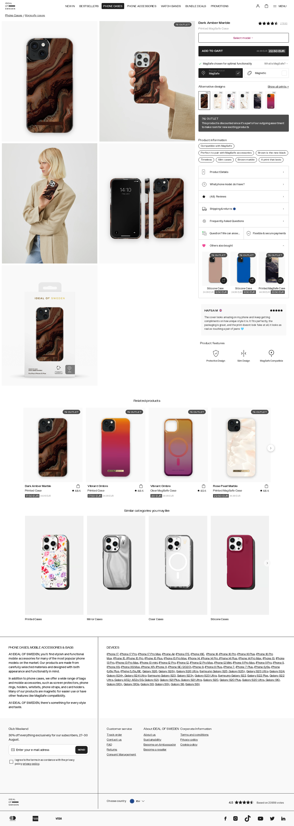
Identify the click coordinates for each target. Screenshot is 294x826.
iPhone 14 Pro (209, 658)
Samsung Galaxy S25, (214, 671)
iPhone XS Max (130, 667)
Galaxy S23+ (185, 675)
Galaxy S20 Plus (230, 679)
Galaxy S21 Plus (170, 679)
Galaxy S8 (177, 684)
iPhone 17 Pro (128, 654)
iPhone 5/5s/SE (131, 671)
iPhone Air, (168, 654)
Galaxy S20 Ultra (253, 679)
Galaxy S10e (131, 684)
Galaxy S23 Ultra (206, 675)
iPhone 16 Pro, (228, 654)
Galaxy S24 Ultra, (135, 675)
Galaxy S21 (151, 679)
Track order (114, 734)
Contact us (114, 739)
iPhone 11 (278, 662)
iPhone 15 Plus (153, 658)
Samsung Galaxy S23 (162, 675)
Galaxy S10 (272, 679)
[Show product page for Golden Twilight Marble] (257, 100)
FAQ (109, 744)
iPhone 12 (183, 662)
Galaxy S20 (210, 679)
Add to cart (243, 51)
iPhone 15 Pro (134, 658)
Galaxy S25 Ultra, (257, 671)
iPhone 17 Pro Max (149, 654)
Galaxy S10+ (114, 684)
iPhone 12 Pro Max (201, 662)
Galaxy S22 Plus (257, 675)
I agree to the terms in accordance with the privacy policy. (44, 762)
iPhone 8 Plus (213, 667)
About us (150, 734)
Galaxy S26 (149, 671)
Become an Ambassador (160, 744)
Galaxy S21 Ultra (191, 679)
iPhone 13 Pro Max (127, 662)
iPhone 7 (228, 667)
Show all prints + (278, 86)
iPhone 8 (197, 667)
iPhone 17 (113, 654)
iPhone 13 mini (149, 662)
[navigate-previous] (270, 448)
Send (81, 750)
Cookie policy (188, 744)
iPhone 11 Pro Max (244, 662)
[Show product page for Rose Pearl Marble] (217, 100)
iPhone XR (147, 667)
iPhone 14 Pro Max (249, 658)
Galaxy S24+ (115, 675)
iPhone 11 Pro (264, 662)
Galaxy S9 (147, 684)
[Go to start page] (10, 6)
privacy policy (31, 764)
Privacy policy (189, 739)
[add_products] (223, 280)
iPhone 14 (194, 658)
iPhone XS (113, 667)
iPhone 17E (182, 654)
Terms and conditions (194, 734)
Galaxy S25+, (237, 671)
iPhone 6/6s (262, 667)
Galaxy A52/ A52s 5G (128, 679)
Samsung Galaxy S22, (232, 675)
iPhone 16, (212, 654)
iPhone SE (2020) (179, 667)
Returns (112, 749)
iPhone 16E (197, 654)
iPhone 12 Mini (222, 662)
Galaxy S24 (276, 671)
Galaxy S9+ (162, 684)
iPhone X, (161, 667)
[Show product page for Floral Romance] (231, 100)
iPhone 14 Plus (228, 658)
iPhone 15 (119, 658)
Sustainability (152, 739)
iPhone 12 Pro (167, 662)
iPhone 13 (269, 658)
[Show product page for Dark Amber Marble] (204, 100)
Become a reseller (155, 749)
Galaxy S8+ (192, 684)
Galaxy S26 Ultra (187, 671)
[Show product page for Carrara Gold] (244, 100)
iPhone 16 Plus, (246, 654)
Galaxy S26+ (167, 671)
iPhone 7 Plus (244, 667)
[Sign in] (258, 6)
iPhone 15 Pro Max (175, 658)
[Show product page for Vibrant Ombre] (271, 100)
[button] (257, 802)
